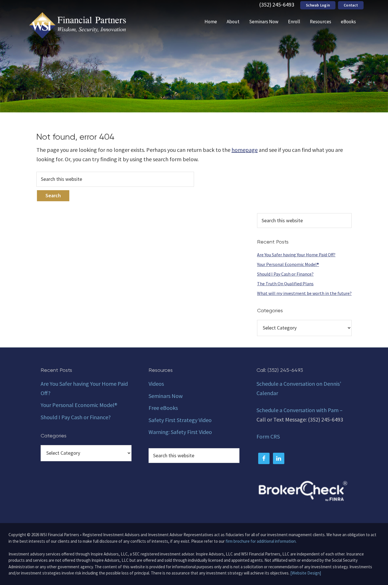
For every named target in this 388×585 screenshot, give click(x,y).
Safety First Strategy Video (180, 419)
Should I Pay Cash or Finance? (285, 274)
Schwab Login (318, 5)
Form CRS (268, 436)
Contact (351, 5)
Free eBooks (163, 407)
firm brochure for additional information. (261, 541)
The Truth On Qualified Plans (285, 283)
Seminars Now (166, 395)
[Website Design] (305, 573)
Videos (156, 383)
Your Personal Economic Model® (288, 264)
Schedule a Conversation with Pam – (299, 410)
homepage (244, 149)
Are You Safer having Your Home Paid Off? (296, 254)
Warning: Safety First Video (180, 431)
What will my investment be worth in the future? (304, 293)
